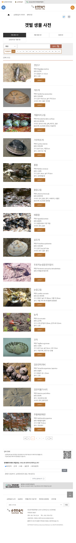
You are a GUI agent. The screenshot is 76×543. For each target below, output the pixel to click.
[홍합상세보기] (17, 172)
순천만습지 (20, 2)
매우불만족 (35, 466)
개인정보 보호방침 (44, 499)
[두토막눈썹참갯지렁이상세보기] (17, 272)
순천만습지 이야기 (19, 15)
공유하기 (64, 17)
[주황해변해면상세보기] (17, 422)
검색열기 (73, 8)
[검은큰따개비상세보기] (17, 372)
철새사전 (60, 35)
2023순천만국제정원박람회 (36, 2)
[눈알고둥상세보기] (17, 297)
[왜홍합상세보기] (17, 222)
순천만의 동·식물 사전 (14, 40)
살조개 (37, 239)
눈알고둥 (38, 289)
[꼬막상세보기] (17, 347)
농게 (36, 314)
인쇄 (69, 17)
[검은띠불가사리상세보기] (17, 397)
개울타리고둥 (40, 115)
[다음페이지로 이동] (47, 438)
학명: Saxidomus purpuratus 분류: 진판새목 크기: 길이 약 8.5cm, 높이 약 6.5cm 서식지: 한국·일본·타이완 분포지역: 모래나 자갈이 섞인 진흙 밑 (45, 98)
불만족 (27, 466)
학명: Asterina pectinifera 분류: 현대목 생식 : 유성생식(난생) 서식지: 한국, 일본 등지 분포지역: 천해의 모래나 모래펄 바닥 (45, 398)
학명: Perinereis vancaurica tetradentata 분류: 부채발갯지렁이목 (47, 269)
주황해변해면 (40, 414)
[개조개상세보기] (17, 97)
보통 (21, 466)
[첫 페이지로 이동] (25, 438)
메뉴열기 (3, 7)
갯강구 (37, 65)
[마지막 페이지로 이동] (50, 438)
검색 (54, 46)
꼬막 (36, 339)
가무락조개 (39, 140)
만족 (15, 466)
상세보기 (39, 80)
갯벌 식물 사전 (37, 35)
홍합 (36, 165)
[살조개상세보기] (17, 247)
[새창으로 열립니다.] (38, 478)
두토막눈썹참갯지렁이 (43, 264)
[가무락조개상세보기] (17, 147)
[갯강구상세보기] (17, 72)
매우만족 (9, 466)
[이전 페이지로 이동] (28, 438)
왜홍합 (37, 214)
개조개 (37, 90)
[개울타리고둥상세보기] (17, 122)
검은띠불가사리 (40, 389)
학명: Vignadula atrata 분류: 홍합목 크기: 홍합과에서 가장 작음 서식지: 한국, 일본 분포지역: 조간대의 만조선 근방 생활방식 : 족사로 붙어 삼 (43, 224)
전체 (13, 51)
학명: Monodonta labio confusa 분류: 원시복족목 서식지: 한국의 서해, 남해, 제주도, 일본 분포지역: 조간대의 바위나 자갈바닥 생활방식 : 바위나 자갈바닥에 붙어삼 (46, 123)
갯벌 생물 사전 (14, 35)
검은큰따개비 (40, 364)
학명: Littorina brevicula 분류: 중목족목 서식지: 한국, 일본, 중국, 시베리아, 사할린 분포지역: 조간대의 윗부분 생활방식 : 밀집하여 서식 (46, 198)
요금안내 (20, 499)
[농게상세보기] (17, 322)
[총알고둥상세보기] (17, 197)
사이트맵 (53, 499)
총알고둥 (38, 189)
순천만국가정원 (8, 2)
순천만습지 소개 (11, 499)
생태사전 (29, 15)
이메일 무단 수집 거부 (31, 499)
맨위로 (70, 495)
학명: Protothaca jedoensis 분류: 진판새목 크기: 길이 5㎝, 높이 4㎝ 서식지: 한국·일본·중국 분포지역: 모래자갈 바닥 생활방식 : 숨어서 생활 (42, 249)
